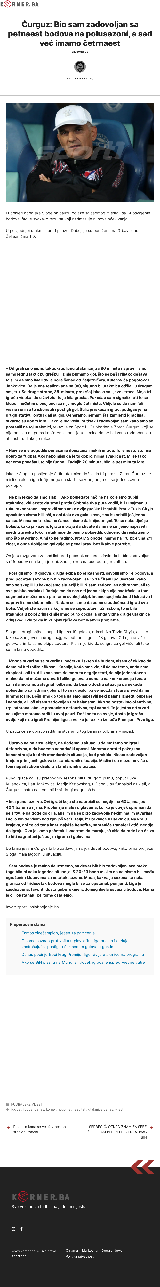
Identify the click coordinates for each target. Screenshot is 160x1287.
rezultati (80, 1109)
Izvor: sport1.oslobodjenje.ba (32, 907)
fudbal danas (33, 1109)
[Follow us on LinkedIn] (21, 1229)
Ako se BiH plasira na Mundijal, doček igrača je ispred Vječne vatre (83, 962)
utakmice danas (100, 1109)
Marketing (90, 1250)
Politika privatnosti (80, 1256)
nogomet (65, 1109)
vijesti (119, 1109)
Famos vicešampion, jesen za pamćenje (58, 933)
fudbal (16, 1109)
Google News (112, 1250)
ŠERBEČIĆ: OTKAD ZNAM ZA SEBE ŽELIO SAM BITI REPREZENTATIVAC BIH (117, 1132)
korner (51, 1109)
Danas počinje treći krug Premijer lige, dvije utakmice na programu (83, 954)
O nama (72, 1250)
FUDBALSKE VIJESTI (27, 1104)
